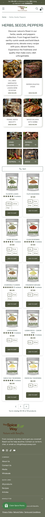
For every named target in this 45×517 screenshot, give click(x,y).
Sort (24, 169)
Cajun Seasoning (32, 239)
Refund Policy (18, 512)
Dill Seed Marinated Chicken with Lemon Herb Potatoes (12, 85)
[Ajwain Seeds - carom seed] (33, 319)
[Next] (41, 2)
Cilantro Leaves (12, 194)
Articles (5, 492)
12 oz (9, 253)
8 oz (29, 205)
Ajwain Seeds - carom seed (33, 332)
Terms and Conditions (32, 512)
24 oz (15, 253)
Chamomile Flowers (12, 285)
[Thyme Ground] (12, 228)
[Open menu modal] (3, 8)
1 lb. (9, 388)
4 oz (35, 201)
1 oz (9, 295)
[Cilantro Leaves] (12, 182)
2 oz (29, 201)
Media (4, 469)
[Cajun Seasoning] (33, 228)
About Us (6, 461)
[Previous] (3, 2)
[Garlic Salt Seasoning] (12, 366)
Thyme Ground (12, 239)
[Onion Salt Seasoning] (33, 366)
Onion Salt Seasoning (33, 378)
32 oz (36, 205)
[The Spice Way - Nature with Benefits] (22, 8)
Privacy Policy (7, 512)
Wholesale (6, 473)
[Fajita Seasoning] (33, 182)
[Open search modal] (36, 8)
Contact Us (6, 465)
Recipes (5, 488)
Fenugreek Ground (33, 285)
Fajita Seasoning (33, 194)
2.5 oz (15, 204)
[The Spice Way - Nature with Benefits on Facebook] (3, 450)
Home (4, 17)
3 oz (9, 249)
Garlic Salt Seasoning (12, 378)
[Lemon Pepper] (12, 319)
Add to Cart (12, 213)
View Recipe (12, 93)
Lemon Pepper (12, 330)
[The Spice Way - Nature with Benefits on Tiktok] (10, 450)
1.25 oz (9, 204)
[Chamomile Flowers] (12, 273)
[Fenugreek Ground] (33, 273)
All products (7, 484)
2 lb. (14, 388)
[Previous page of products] (15, 406)
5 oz (8, 208)
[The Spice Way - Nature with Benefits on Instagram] (7, 450)
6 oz (14, 249)
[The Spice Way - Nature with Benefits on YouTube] (14, 450)
